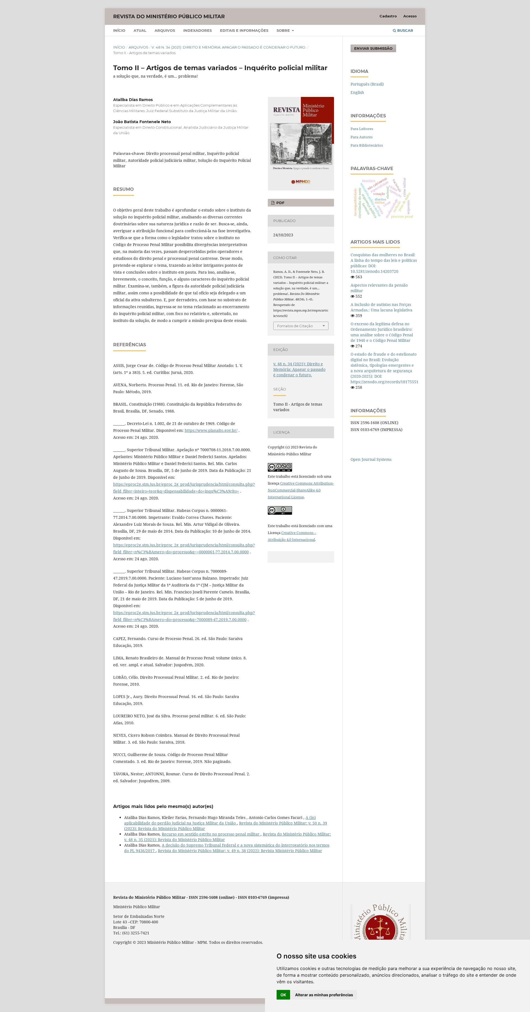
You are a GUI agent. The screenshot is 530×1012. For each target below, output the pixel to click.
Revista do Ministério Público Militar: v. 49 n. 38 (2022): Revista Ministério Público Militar (240, 850)
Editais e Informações (244, 30)
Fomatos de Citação (295, 326)
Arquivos (165, 30)
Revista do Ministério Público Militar (169, 17)
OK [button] (283, 994)
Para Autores (362, 136)
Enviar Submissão (373, 48)
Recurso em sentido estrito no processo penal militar (211, 834)
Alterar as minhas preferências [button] (324, 994)
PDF (279, 202)
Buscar (404, 30)
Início (119, 30)
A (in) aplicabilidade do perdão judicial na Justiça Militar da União (220, 820)
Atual (140, 30)
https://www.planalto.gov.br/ (211, 430)
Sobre (284, 30)
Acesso (410, 16)
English (357, 92)
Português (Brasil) (367, 84)
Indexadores (197, 30)
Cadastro (388, 16)
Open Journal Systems (371, 459)
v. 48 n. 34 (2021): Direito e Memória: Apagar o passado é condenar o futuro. (229, 47)
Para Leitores (362, 128)
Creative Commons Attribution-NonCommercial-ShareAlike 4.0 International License (301, 490)
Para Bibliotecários (367, 145)
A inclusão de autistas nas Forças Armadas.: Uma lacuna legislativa (381, 307)
